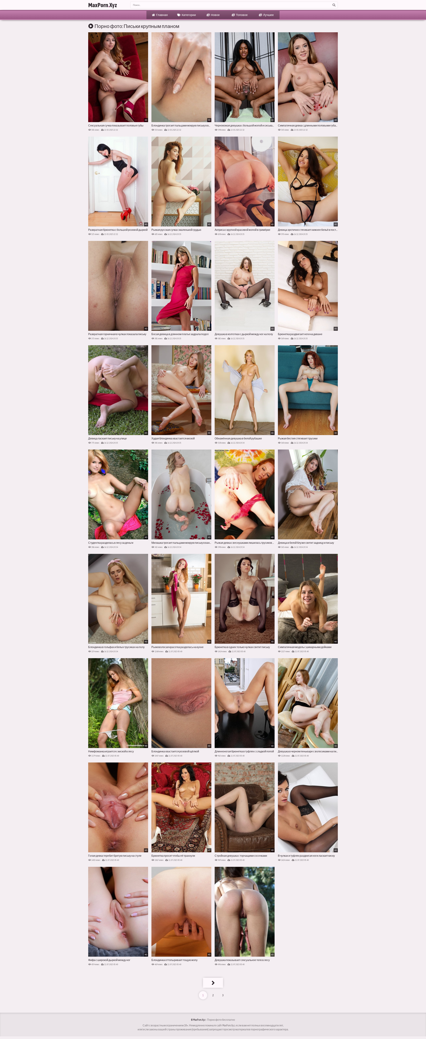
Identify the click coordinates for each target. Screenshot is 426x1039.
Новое (215, 15)
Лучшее (268, 15)
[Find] (333, 5)
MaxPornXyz (102, 5)
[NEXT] (213, 983)
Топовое (242, 15)
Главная (162, 15)
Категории (188, 15)
